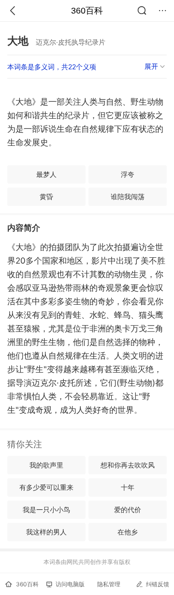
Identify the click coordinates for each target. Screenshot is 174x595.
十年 (127, 487)
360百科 (87, 11)
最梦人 (46, 174)
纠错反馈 (157, 584)
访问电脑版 (70, 584)
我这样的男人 (46, 532)
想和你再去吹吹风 (128, 465)
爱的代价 (127, 509)
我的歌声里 (46, 465)
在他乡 (127, 532)
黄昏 (46, 196)
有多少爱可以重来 (46, 487)
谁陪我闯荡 (128, 196)
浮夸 (127, 174)
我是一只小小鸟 (46, 509)
